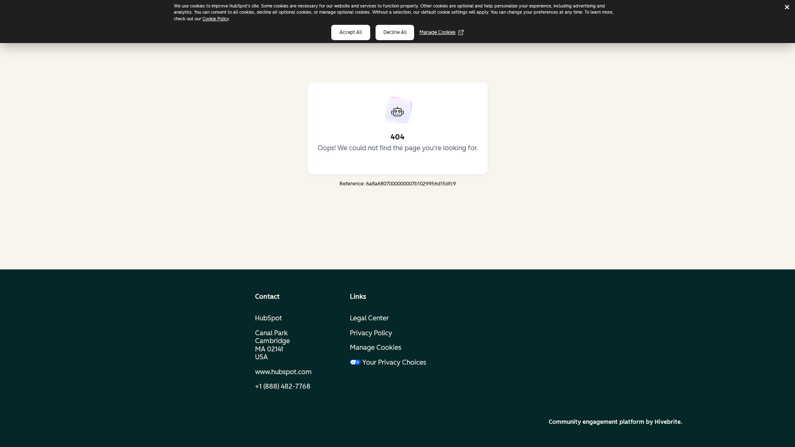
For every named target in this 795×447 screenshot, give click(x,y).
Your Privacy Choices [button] (394, 362)
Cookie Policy (215, 19)
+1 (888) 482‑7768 (283, 386)
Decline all (395, 32)
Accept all (351, 32)
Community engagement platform (596, 421)
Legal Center (369, 318)
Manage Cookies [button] (375, 347)
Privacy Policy (371, 333)
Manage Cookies (437, 32)
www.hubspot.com (283, 372)
